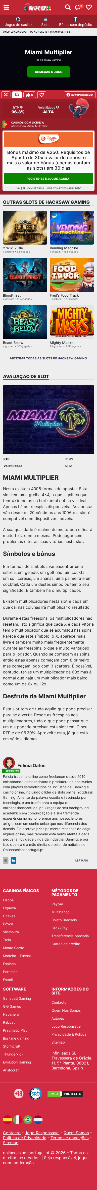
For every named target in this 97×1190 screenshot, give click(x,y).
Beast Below (13, 342)
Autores (57, 1018)
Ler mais (81, 860)
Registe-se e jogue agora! (48, 179)
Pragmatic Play (15, 1030)
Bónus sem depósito (75, 24)
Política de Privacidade (24, 1137)
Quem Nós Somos (66, 1010)
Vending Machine (64, 248)
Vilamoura (11, 932)
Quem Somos (76, 1132)
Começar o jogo (48, 72)
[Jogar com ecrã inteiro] (5, 94)
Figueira (9, 908)
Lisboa (8, 900)
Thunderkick (13, 1054)
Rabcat (9, 1022)
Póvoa (8, 924)
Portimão (10, 972)
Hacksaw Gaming (50, 59)
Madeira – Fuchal (17, 956)
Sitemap (58, 1042)
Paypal (57, 904)
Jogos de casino (18, 24)
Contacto (58, 1002)
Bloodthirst (12, 295)
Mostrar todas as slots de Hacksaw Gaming (48, 358)
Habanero (11, 1014)
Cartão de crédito (65, 944)
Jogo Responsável (66, 1026)
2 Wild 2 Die (13, 248)
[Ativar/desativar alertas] (68, 7)
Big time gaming (16, 1038)
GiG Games (12, 1006)
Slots (45, 24)
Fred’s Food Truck (64, 295)
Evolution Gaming (17, 1062)
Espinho (9, 964)
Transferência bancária (70, 936)
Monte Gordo (13, 948)
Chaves (9, 916)
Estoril (8, 980)
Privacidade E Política (69, 1034)
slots (44, 31)
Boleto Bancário (64, 920)
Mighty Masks (61, 342)
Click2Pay (59, 928)
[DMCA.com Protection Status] (65, 1094)
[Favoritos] (89, 7)
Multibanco (60, 912)
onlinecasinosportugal (20, 31)
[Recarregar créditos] (17, 94)
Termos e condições (69, 1137)
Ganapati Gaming (17, 998)
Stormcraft (11, 1046)
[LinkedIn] (13, 860)
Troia (7, 940)
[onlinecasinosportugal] (37, 7)
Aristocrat (11, 1070)
